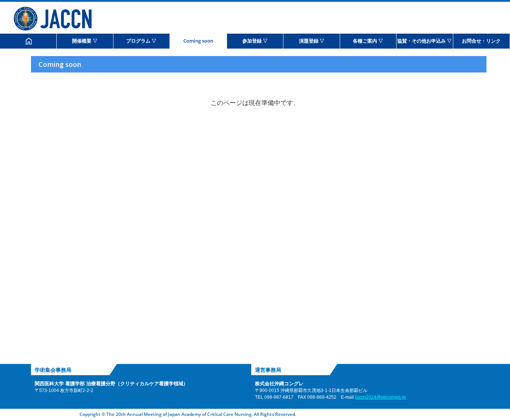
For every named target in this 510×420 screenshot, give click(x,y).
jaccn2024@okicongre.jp (380, 397)
